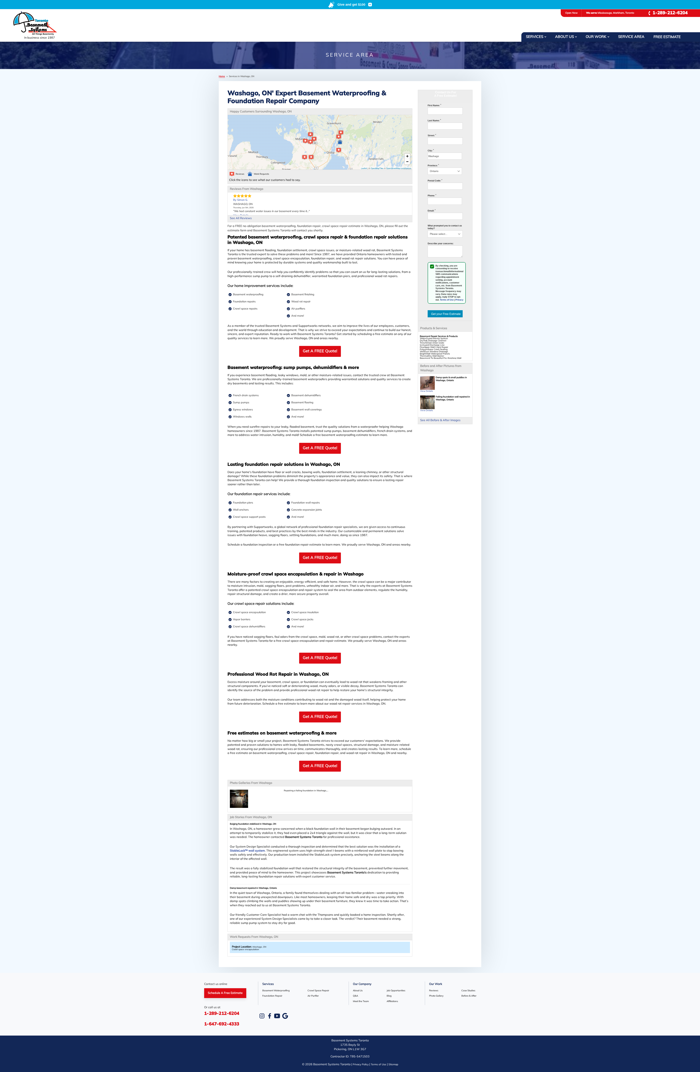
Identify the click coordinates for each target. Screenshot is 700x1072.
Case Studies (468, 990)
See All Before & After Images (440, 420)
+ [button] (407, 156)
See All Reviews (241, 218)
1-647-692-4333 (221, 1024)
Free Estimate (667, 37)
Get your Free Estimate (446, 314)
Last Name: (434, 120)
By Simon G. (240, 200)
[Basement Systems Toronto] (39, 23)
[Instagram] (262, 1016)
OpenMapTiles (377, 168)
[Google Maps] (285, 1016)
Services (534, 37)
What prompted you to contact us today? (445, 227)
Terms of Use (447, 300)
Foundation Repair (272, 996)
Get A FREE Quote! (320, 351)
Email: (431, 210)
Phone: (432, 195)
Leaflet (364, 168)
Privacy (459, 300)
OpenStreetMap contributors (398, 168)
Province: (433, 165)
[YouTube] (277, 1016)
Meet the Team (361, 1001)
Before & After (469, 996)
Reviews (433, 990)
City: (431, 150)
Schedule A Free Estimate (225, 993)
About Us (564, 37)
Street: (432, 135)
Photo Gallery (436, 996)
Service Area (631, 37)
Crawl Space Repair (318, 990)
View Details (426, 391)
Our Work (596, 37)
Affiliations (392, 1001)
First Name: (434, 105)
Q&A (355, 996)
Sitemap (393, 1064)
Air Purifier (313, 996)
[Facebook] (269, 1016)
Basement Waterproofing (276, 990)
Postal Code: (435, 180)
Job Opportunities (396, 990)
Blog (389, 996)
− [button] (407, 161)
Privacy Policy (361, 1064)
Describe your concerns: (441, 243)
